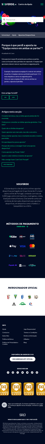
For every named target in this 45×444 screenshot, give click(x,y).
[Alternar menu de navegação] (42, 4)
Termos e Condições (30, 332)
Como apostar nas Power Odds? (13, 152)
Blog (25, 342)
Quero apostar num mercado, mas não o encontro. (19, 132)
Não (13, 97)
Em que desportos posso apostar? (14, 142)
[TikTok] (32, 373)
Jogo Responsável (29, 329)
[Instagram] (12, 373)
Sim (5, 97)
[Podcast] (37, 373)
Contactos (5, 332)
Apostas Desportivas (26, 35)
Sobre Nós (5, 336)
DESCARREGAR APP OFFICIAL (22, 359)
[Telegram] (27, 373)
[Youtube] (22, 373)
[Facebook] (8, 373)
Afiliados (26, 339)
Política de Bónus (8, 339)
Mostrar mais (8, 164)
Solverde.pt (6, 35)
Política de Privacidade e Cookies (10, 343)
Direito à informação (30, 336)
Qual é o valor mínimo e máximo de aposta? (17, 156)
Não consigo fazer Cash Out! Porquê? (15, 159)
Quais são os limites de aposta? (13, 128)
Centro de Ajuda (25, 4)
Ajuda (14, 35)
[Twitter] (17, 373)
